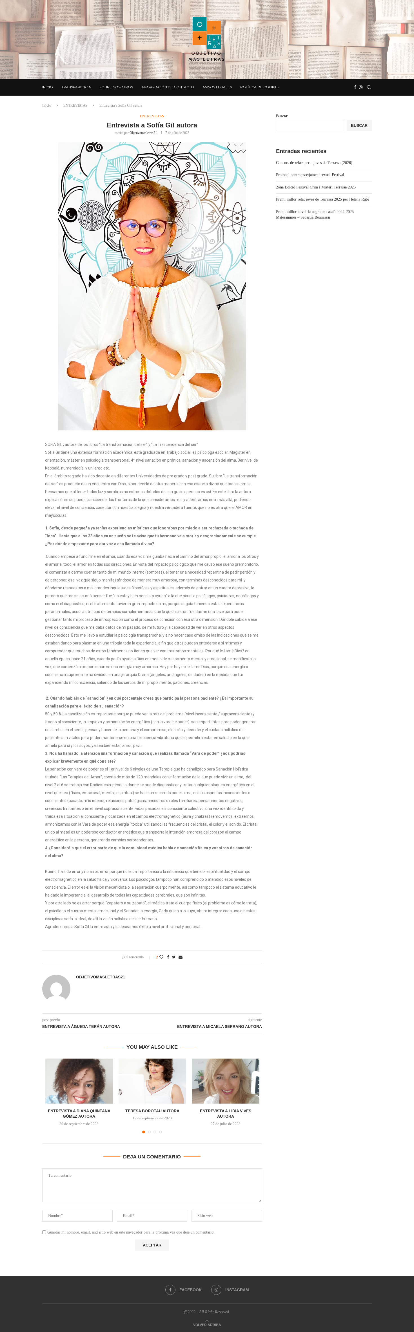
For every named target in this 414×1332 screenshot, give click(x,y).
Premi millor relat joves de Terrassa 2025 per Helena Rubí (322, 199)
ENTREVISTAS (75, 105)
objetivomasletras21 (143, 133)
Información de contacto (167, 87)
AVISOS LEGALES (217, 87)
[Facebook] (355, 87)
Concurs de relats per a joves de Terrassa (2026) (314, 163)
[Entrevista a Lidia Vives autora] (225, 1081)
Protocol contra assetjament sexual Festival (310, 175)
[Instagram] (360, 87)
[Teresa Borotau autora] (152, 1081)
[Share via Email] (180, 957)
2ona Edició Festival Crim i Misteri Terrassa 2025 (316, 187)
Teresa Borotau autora (152, 1111)
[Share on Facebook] (168, 957)
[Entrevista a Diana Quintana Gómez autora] (79, 1081)
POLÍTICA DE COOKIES (259, 87)
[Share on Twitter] (174, 957)
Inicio (47, 87)
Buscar (282, 116)
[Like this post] (161, 957)
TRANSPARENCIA (76, 87)
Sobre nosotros (116, 87)
